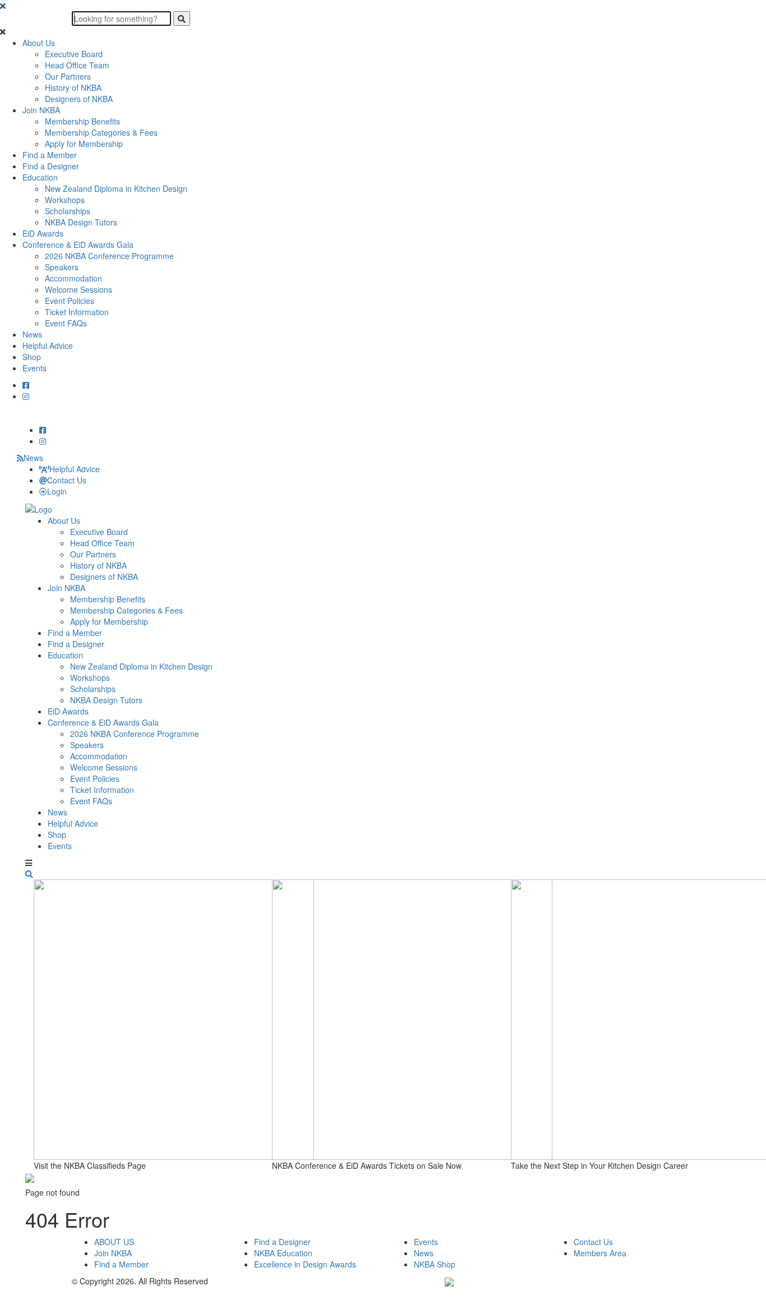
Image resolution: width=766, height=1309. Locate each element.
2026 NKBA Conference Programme (109, 255)
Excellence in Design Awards (305, 1264)
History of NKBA (73, 87)
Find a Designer (50, 166)
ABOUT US (114, 1241)
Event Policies (69, 300)
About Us (38, 42)
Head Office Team (77, 65)
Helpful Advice (47, 345)
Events (34, 368)
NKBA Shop (434, 1264)
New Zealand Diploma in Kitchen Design (116, 188)
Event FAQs (66, 323)
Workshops (65, 199)
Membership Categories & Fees (101, 132)
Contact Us (66, 480)
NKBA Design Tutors (81, 222)
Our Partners (68, 76)
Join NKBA (41, 110)
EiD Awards (42, 233)
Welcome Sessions (78, 289)
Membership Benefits (82, 121)
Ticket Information (77, 311)
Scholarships (67, 210)
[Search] (181, 18)
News (32, 334)
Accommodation (73, 278)
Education (40, 177)
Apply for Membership (84, 143)
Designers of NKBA (79, 98)
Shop (31, 356)
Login (57, 491)
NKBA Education (283, 1253)
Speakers (62, 267)
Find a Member (49, 154)
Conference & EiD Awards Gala (77, 244)
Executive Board (74, 53)
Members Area (600, 1253)
